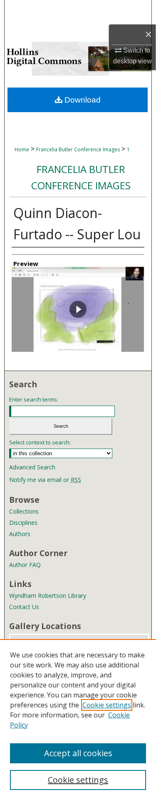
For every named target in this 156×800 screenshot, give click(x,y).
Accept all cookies (78, 753)
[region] (78, 719)
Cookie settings (106, 705)
